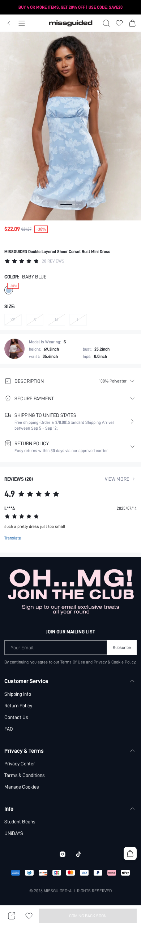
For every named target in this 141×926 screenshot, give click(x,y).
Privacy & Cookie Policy (114, 662)
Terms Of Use (72, 662)
